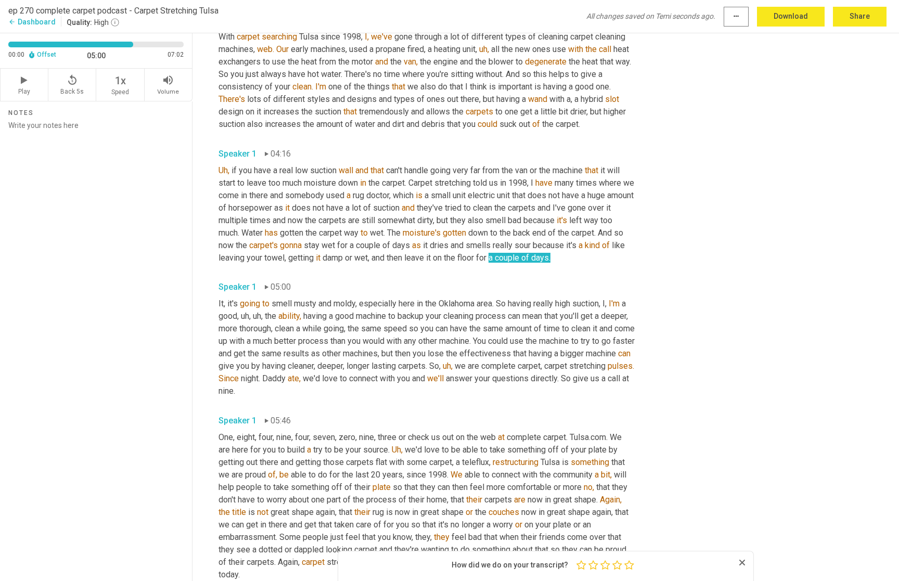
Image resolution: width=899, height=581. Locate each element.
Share (860, 16)
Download (791, 16)
